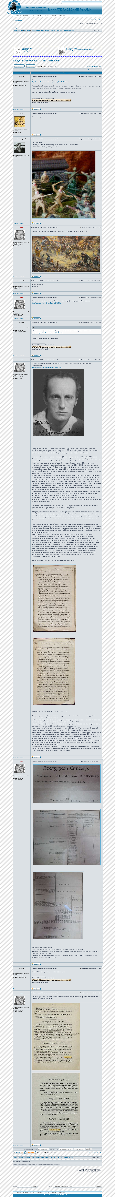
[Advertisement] (57, 39)
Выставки (27, 30)
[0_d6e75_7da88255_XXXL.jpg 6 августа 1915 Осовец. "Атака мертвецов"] (54, 705)
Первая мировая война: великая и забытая (43, 30)
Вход (15, 19)
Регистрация (18, 20)
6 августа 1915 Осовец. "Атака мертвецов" (36, 60)
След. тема (99, 69)
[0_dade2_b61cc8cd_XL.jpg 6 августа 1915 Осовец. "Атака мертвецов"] (67, 803)
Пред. (95, 66)
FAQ (94, 19)
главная (18, 15)
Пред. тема (91, 69)
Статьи (32, 15)
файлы (54, 15)
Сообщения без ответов (19, 28)
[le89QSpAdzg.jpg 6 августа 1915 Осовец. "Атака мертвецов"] (56, 1139)
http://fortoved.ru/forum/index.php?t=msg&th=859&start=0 (50, 82)
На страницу (89, 66)
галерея (39, 15)
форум (25, 15)
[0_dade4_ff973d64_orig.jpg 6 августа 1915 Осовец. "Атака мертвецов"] (58, 938)
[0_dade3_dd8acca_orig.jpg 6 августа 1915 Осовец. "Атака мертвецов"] (67, 865)
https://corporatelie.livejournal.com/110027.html (47, 303)
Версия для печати (19, 69)
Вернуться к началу (18, 109)
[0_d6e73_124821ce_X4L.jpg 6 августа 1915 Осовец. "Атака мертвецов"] (54, 631)
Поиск (100, 19)
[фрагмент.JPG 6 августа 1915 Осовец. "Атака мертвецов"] (64, 218)
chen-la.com (51, 1194)
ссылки (47, 15)
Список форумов (18, 30)
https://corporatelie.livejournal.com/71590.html (47, 367)
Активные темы (31, 28)
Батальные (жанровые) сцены (65, 30)
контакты (62, 15)
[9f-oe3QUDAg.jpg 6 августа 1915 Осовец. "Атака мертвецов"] (56, 1070)
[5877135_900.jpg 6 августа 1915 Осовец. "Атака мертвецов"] (66, 271)
